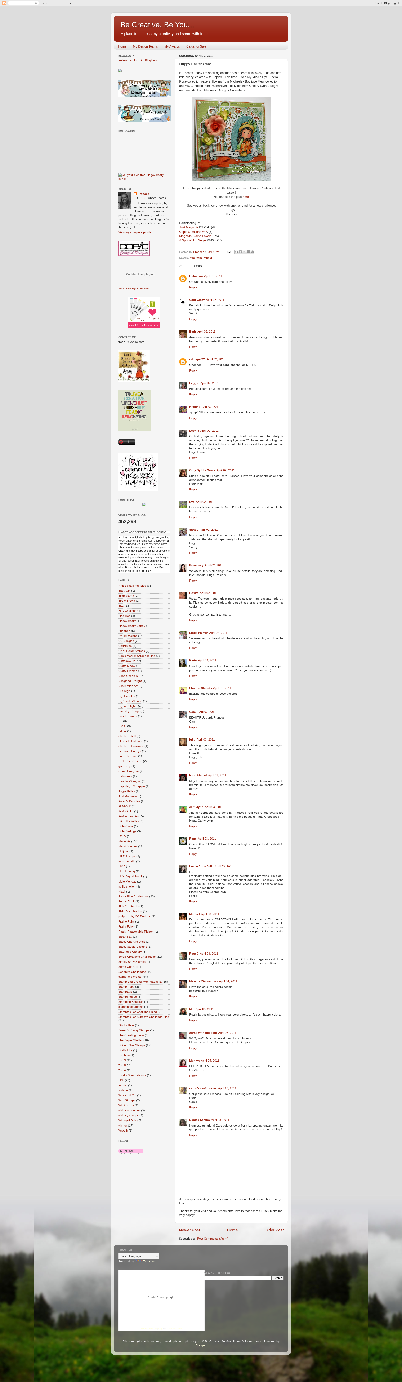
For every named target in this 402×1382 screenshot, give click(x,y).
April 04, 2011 (228, 981)
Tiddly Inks (125, 1050)
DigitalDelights (127, 706)
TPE (121, 1080)
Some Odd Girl (128, 966)
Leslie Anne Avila (201, 866)
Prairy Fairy (126, 926)
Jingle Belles (126, 791)
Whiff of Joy (126, 1105)
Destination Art (128, 686)
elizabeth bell (127, 736)
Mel (191, 1009)
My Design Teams (145, 46)
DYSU (122, 726)
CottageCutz (126, 660)
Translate (149, 1261)
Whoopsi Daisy (128, 1120)
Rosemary (196, 565)
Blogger (201, 1345)
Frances (143, 193)
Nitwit (121, 891)
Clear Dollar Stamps (131, 651)
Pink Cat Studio (128, 906)
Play (160, 1328)
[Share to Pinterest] (252, 252)
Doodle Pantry (127, 716)
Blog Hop (124, 615)
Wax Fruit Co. (127, 1095)
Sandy (193, 529)
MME (121, 866)
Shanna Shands (200, 688)
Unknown (196, 276)
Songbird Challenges (132, 971)
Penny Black (126, 901)
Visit (133, 288)
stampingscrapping (130, 1006)
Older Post (274, 1230)
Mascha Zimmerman (203, 981)
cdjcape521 (197, 359)
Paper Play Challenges (133, 896)
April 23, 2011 (220, 1119)
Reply (193, 287)
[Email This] (236, 252)
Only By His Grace (202, 470)
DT (120, 721)
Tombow (124, 1055)
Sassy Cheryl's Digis (131, 941)
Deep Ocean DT (129, 675)
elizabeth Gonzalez (131, 746)
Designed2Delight (130, 681)
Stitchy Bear (126, 1025)
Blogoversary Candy (131, 625)
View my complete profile (134, 232)
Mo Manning (126, 871)
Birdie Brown (126, 600)
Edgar (122, 731)
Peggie (194, 383)
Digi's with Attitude (130, 701)
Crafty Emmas (127, 670)
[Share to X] (244, 252)
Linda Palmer (198, 632)
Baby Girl (124, 590)
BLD (121, 605)
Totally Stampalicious (132, 1075)
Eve (192, 501)
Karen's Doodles (129, 801)
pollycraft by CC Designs (134, 916)
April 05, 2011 (205, 1009)
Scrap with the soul (203, 1032)
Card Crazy (197, 299)
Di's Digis (124, 691)
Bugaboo (124, 630)
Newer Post (189, 1230)
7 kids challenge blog (132, 585)
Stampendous (127, 996)
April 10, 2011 (227, 1088)
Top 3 (122, 1060)
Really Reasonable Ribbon (135, 931)
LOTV (122, 836)
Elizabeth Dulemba (130, 741)
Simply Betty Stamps (132, 961)
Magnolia (196, 257)
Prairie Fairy (126, 921)
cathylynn (196, 807)
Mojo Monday (127, 881)
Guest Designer (128, 771)
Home (122, 46)
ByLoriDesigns (127, 635)
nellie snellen (126, 886)
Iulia (192, 739)
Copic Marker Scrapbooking (136, 655)
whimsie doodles (129, 1110)
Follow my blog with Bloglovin (137, 60)
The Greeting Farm (131, 1035)
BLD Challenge (128, 610)
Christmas (125, 646)
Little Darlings (127, 831)
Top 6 (122, 1070)
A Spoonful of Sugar (192, 240)
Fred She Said (127, 756)
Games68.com (175, 1328)
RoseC (194, 953)
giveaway (124, 766)
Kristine (194, 406)
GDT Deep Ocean (130, 761)
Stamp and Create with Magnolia (140, 981)
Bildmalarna (126, 595)
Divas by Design (129, 711)
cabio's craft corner (203, 1088)
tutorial (122, 1085)
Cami (192, 712)
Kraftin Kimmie (128, 816)
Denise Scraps (199, 1119)
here (246, 197)
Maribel (194, 914)
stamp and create (130, 976)
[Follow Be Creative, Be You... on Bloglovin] (130, 1153)
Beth (192, 331)
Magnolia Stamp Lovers (195, 236)
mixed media (126, 861)
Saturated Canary (130, 951)
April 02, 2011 (213, 276)
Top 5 (122, 1065)
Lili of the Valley (128, 821)
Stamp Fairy (126, 986)
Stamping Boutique (130, 1001)
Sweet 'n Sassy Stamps (133, 1030)
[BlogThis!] (240, 252)
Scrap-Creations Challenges (137, 956)
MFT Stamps (126, 856)
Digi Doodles (126, 696)
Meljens (123, 851)
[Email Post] (229, 251)
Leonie (194, 430)
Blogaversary (127, 620)
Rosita (193, 593)
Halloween (125, 776)
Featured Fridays (129, 751)
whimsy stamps (128, 1115)
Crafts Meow (126, 665)
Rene (193, 838)
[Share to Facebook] (248, 252)
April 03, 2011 (222, 688)
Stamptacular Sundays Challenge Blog (143, 1016)
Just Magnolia (188, 227)
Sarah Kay (125, 936)
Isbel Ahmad (198, 775)
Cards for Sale (196, 46)
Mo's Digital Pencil (130, 876)
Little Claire (125, 826)
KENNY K (124, 806)
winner (208, 257)
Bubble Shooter (149, 1328)
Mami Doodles (127, 846)
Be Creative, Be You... (157, 24)
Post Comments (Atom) (212, 1238)
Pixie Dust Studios (130, 911)
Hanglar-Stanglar (129, 781)
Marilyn (194, 1060)
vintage (123, 1090)
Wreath (123, 1130)
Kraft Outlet (125, 811)
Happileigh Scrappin (131, 786)
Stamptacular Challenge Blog (137, 1011)
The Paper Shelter (130, 1040)
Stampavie (125, 991)
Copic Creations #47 (193, 232)
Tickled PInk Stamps (131, 1045)
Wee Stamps (126, 1100)
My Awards (172, 46)
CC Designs (126, 641)
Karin (193, 660)
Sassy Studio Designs (132, 946)
